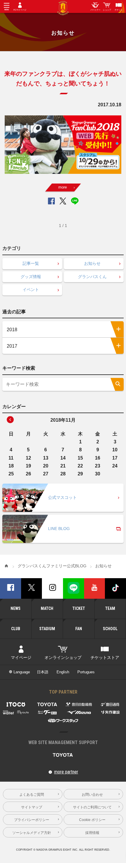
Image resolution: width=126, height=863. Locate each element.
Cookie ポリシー (92, 820)
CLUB (15, 628)
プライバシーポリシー (31, 820)
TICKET (78, 608)
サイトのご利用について (92, 807)
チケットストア (105, 657)
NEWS (16, 608)
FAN (78, 628)
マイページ (21, 657)
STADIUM (47, 628)
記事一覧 (31, 263)
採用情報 (92, 833)
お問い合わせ (92, 794)
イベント (31, 289)
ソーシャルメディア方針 (31, 833)
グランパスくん (92, 277)
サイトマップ (31, 807)
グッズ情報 (31, 277)
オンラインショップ (63, 657)
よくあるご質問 (31, 794)
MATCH (47, 608)
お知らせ (92, 263)
